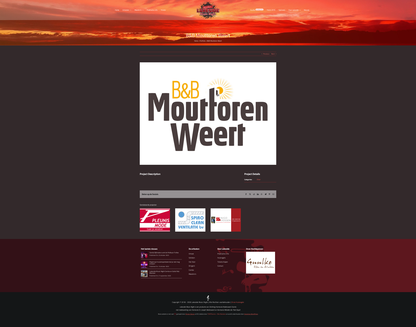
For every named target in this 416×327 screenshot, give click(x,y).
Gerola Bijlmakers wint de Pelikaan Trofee (164, 252)
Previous (266, 54)
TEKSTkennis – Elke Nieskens (217, 314)
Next (273, 54)
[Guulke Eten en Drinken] (260, 252)
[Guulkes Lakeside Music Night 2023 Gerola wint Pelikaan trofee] (144, 252)
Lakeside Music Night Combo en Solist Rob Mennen (164, 272)
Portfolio (202, 41)
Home (196, 41)
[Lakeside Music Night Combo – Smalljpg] (144, 271)
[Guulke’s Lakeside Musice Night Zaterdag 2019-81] (144, 262)
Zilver (259, 179)
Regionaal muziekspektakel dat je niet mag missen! (165, 263)
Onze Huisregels (238, 302)
